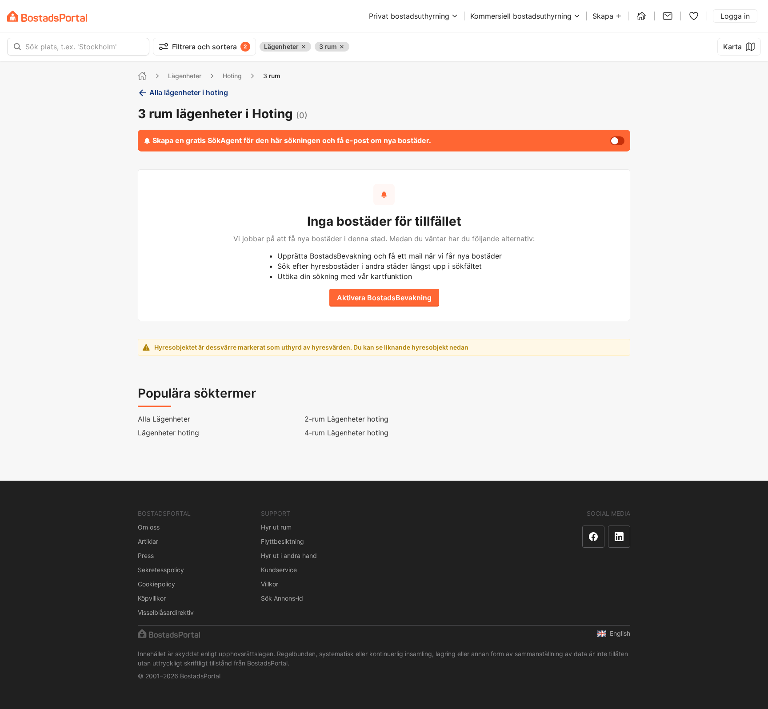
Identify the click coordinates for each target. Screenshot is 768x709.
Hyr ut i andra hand (289, 555)
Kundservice (279, 570)
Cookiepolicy (156, 584)
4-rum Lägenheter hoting (346, 432)
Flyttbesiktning (282, 541)
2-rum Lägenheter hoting (346, 418)
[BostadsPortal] (47, 16)
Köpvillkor (152, 598)
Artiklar (148, 541)
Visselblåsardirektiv (166, 612)
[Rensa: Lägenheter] (303, 47)
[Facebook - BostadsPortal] (593, 537)
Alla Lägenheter (164, 418)
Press (146, 555)
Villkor (269, 584)
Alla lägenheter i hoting (188, 92)
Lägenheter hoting (168, 432)
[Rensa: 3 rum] (342, 47)
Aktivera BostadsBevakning (384, 297)
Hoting (232, 76)
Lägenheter (184, 76)
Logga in (735, 16)
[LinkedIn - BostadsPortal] (619, 537)
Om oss (149, 527)
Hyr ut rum (276, 527)
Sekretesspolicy (161, 570)
